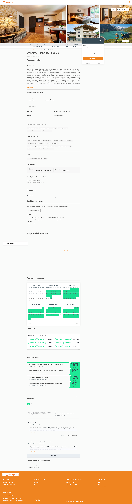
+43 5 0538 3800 (8, 496)
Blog (35, 484)
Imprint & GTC (102, 486)
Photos (125, 41)
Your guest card (8, 486)
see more (32, 432)
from (84, 40)
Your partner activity (9, 484)
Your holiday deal (8, 482)
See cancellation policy (33, 210)
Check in (36, 482)
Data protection (71, 486)
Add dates (92, 58)
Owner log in (70, 482)
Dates (84, 45)
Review (75, 46)
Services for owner (71, 484)
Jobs (99, 484)
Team (99, 482)
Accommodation (37, 46)
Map (67, 46)
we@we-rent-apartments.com (12, 498)
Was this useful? (72, 435)
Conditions (55, 46)
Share (113, 9)
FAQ (35, 486)
